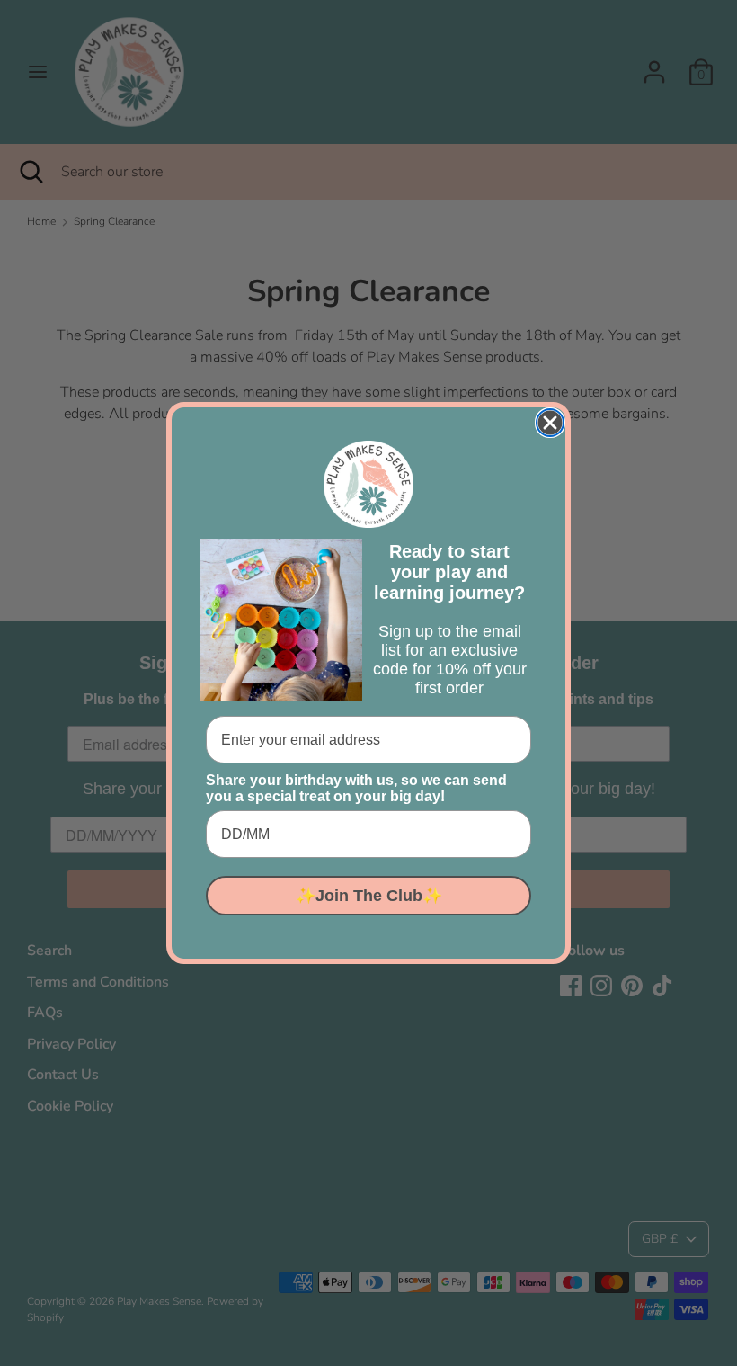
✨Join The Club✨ (369, 896)
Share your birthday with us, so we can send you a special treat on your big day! (356, 788)
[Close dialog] (550, 422)
